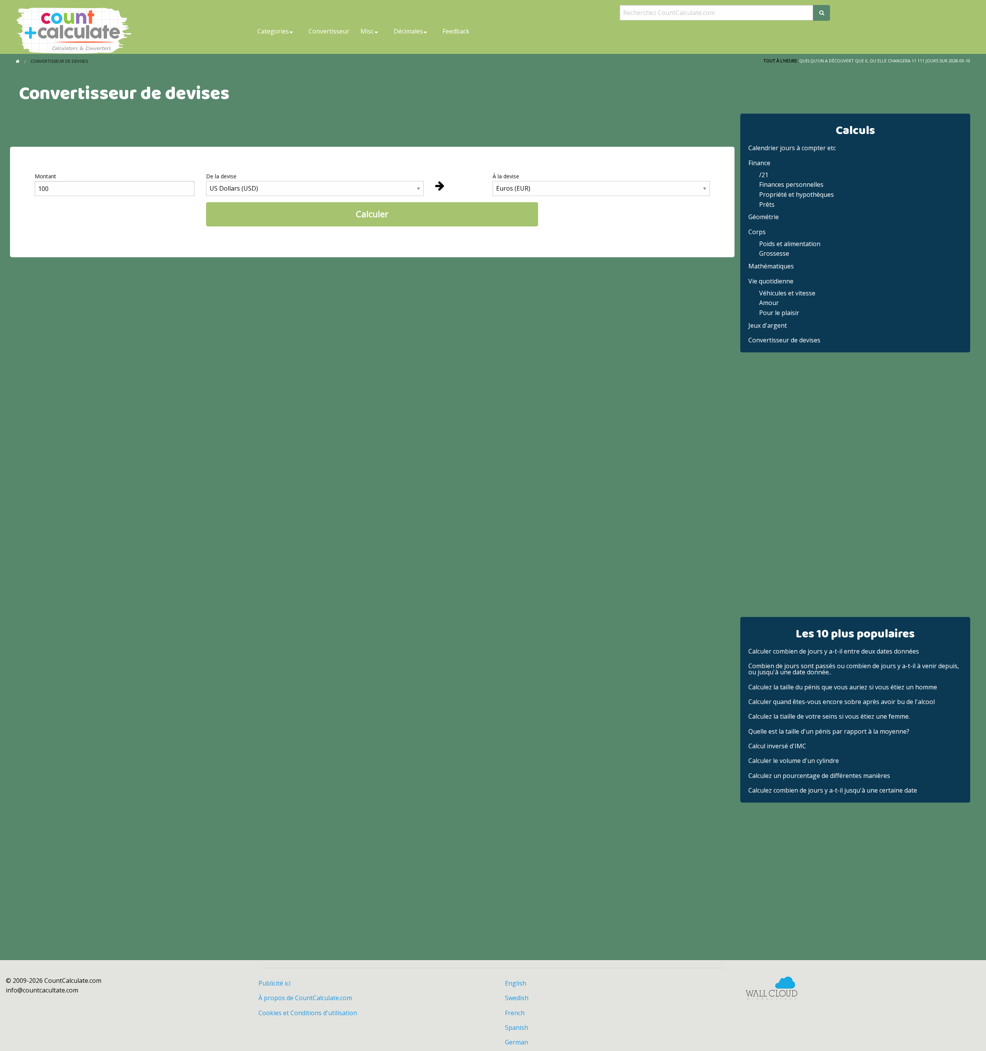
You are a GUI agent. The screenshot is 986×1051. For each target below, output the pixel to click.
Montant (45, 176)
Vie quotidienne (770, 281)
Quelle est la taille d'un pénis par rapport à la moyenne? (828, 731)
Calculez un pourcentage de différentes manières (819, 775)
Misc (367, 31)
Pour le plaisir (779, 312)
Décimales (408, 31)
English (515, 983)
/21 (763, 175)
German (516, 1042)
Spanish (516, 1027)
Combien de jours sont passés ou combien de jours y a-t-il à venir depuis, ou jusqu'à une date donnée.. (853, 669)
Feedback (456, 31)
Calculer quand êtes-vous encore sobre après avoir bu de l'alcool (841, 701)
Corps (757, 232)
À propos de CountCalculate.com (305, 998)
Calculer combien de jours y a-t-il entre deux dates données (833, 651)
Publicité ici (274, 983)
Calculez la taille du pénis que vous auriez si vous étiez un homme (842, 687)
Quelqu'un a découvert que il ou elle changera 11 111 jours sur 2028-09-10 (884, 61)
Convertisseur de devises (784, 340)
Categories (273, 31)
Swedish (516, 998)
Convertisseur (329, 31)
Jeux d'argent (767, 325)
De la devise (221, 176)
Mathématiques (771, 266)
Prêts (767, 204)
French (515, 1013)
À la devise (506, 176)
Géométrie (763, 217)
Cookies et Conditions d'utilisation (307, 1013)
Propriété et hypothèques (796, 194)
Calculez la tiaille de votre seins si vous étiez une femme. (829, 716)
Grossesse (774, 253)
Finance (759, 163)
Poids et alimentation (789, 244)
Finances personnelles (791, 184)
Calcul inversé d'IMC (777, 746)
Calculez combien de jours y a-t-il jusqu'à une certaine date (832, 790)
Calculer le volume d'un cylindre (793, 760)
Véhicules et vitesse (787, 293)
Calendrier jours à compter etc (792, 148)
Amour (769, 302)
